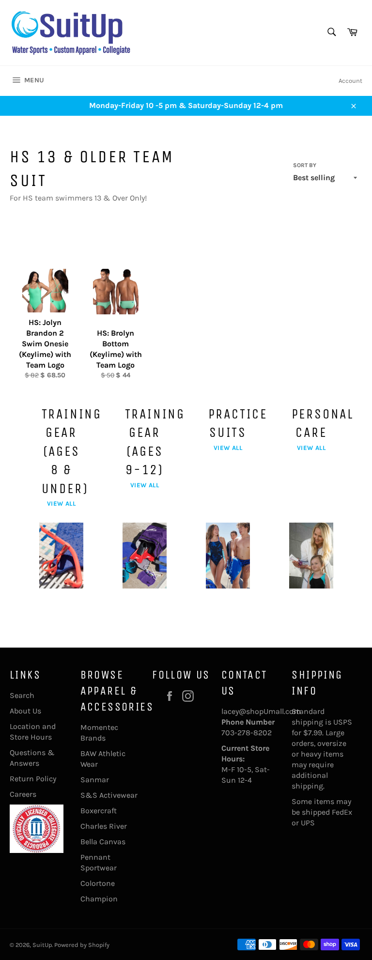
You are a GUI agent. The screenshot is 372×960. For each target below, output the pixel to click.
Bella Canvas (102, 841)
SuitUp (42, 944)
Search (22, 695)
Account (350, 80)
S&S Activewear (109, 795)
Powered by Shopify (81, 944)
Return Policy (33, 778)
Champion (99, 898)
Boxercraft (98, 810)
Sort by (304, 165)
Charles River (103, 826)
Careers (23, 794)
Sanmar (94, 779)
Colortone (97, 883)
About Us (25, 710)
